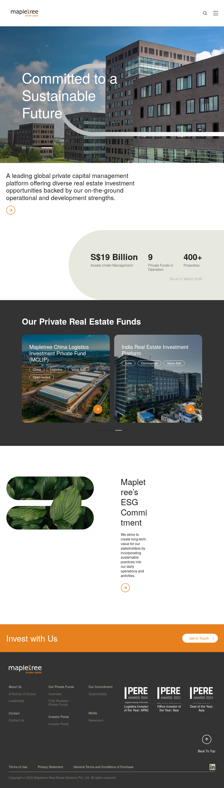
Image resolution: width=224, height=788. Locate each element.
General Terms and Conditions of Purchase (103, 767)
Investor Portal (59, 724)
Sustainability (98, 694)
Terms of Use (18, 767)
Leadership (16, 700)
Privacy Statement (50, 767)
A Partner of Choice (22, 694)
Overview (55, 694)
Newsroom (96, 720)
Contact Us (16, 720)
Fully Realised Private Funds (58, 702)
